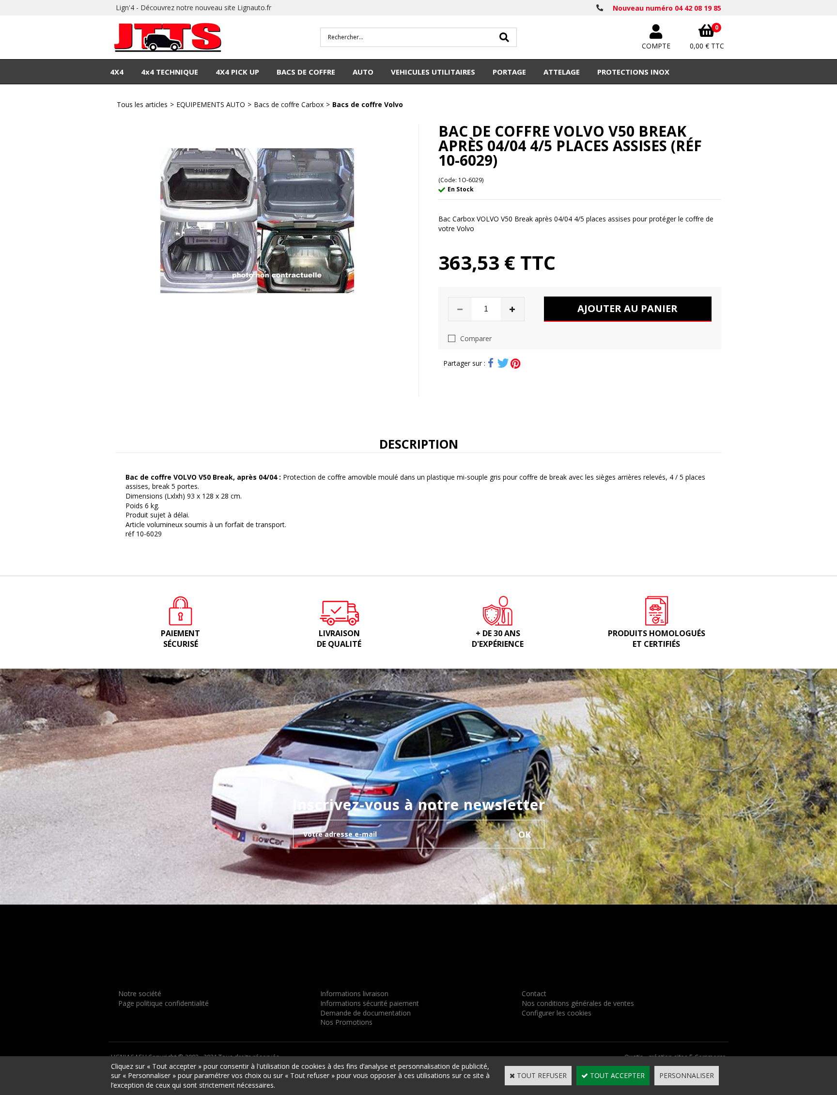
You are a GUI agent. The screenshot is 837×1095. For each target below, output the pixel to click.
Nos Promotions (346, 1022)
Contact (534, 993)
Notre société (139, 993)
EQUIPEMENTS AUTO (210, 104)
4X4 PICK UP (237, 72)
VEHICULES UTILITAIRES (433, 72)
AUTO (363, 72)
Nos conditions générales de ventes (578, 1003)
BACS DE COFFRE (306, 72)
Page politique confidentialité (163, 1003)
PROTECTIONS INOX (633, 72)
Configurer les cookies (556, 1012)
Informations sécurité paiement (369, 1003)
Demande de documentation (365, 1012)
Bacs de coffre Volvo (367, 104)
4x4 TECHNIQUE (169, 72)
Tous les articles (142, 104)
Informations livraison (354, 993)
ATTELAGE (561, 72)
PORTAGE (509, 72)
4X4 (117, 72)
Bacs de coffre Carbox (289, 104)
